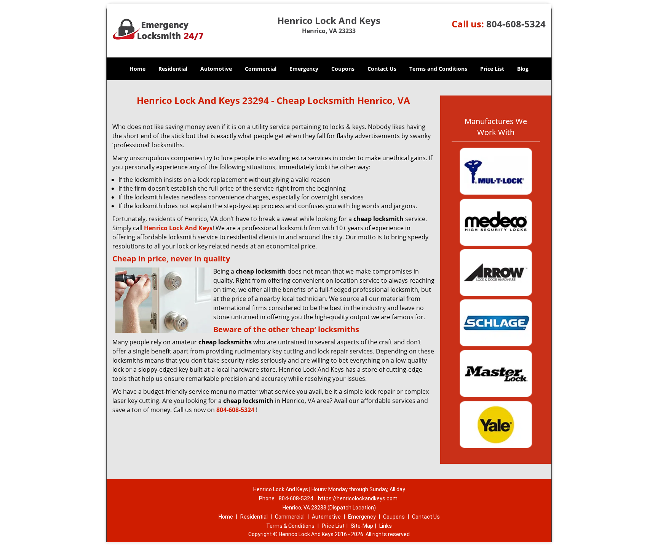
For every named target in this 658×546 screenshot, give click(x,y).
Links (385, 526)
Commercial (260, 68)
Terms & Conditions (290, 526)
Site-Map (362, 526)
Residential (172, 68)
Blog (523, 68)
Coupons (343, 68)
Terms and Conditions (438, 68)
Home (137, 68)
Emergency (303, 68)
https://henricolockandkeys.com (358, 498)
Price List (492, 68)
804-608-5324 (516, 24)
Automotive (216, 68)
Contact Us (381, 68)
